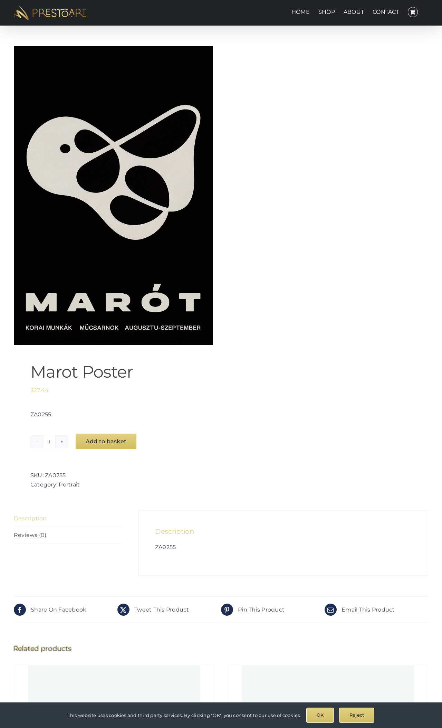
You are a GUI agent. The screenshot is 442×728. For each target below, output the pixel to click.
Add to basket (106, 441)
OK (320, 715)
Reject (356, 715)
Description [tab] (30, 518)
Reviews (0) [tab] (30, 535)
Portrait (69, 484)
